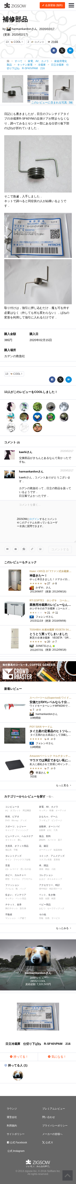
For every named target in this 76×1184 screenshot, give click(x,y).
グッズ (23, 820)
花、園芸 (43, 846)
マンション (10, 918)
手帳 (16, 850)
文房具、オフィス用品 (16, 846)
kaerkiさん (25, 452)
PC (6, 811)
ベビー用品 (45, 904)
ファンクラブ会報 (22, 859)
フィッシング (22, 830)
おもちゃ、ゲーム (48, 816)
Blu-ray (15, 820)
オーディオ (61, 810)
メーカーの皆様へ (52, 1134)
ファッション (12, 885)
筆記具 (8, 850)
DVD (7, 820)
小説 (53, 869)
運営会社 (12, 1117)
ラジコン (15, 879)
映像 (51, 810)
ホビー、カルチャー (15, 875)
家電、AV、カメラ (48, 806)
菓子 (60, 840)
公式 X (49, 1142)
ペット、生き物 (47, 895)
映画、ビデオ (12, 816)
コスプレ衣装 (45, 859)
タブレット (15, 810)
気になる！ (58, 1056)
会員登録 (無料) (54, 5)
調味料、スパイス (47, 840)
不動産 (8, 914)
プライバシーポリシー (55, 1125)
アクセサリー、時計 (49, 885)
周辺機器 (27, 810)
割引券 (23, 908)
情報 (41, 918)
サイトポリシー (15, 1134)
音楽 (7, 865)
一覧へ (49, 796)
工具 (55, 830)
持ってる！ (20, 1056)
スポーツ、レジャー (15, 826)
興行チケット (11, 908)
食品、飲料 (45, 836)
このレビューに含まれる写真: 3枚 (52, 102)
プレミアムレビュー (53, 1108)
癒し (20, 840)
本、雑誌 (43, 865)
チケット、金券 (13, 904)
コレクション (46, 875)
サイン (8, 859)
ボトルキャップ (54, 879)
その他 (42, 914)
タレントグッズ (13, 856)
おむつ (42, 908)
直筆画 (57, 859)
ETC (49, 830)
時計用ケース (55, 889)
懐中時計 (43, 889)
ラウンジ (12, 1108)
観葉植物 (58, 850)
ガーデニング (45, 850)
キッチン (43, 810)
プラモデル (27, 879)
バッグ (23, 889)
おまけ (42, 879)
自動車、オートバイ (49, 826)
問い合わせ (48, 1117)
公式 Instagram (15, 1151)
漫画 (41, 869)
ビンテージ (57, 820)
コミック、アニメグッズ (52, 856)
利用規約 (12, 1125)
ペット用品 (21, 898)
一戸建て (22, 918)
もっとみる (62, 928)
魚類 (41, 898)
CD (6, 869)
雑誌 (47, 869)
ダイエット (10, 840)
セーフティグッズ (55, 908)
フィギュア (44, 820)
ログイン (34, 519)
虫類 (47, 898)
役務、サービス (52, 918)
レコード (14, 869)
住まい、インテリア (15, 895)
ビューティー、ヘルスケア (19, 836)
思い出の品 (25, 869)
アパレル (9, 889)
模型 (7, 879)
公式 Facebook (18, 1142)
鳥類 (53, 898)
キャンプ (9, 830)
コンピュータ (12, 806)
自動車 (42, 830)
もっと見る (62, 785)
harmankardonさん (24, 28)
